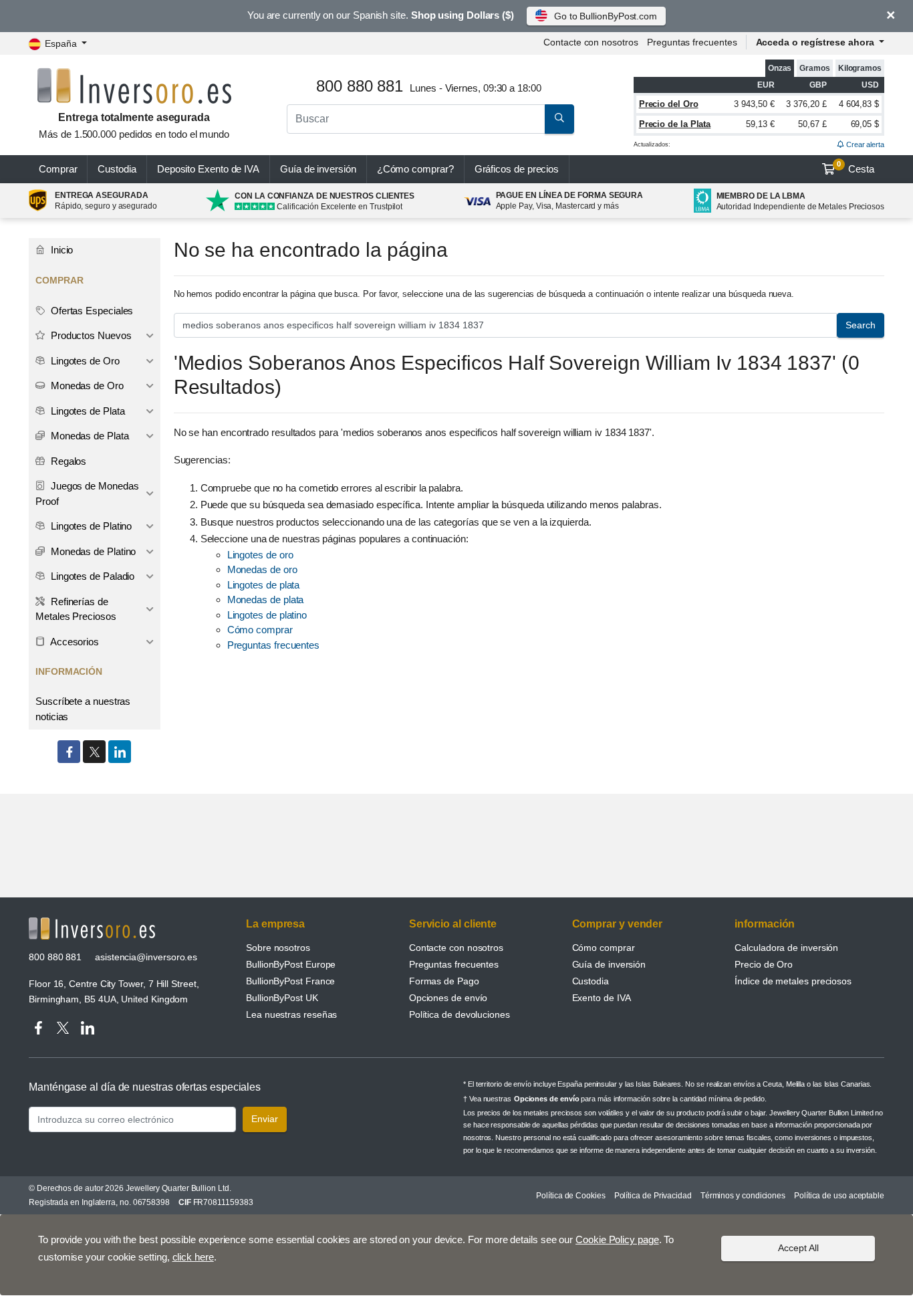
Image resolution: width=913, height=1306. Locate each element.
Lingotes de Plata (86, 411)
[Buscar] (559, 119)
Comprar (58, 169)
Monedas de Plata (88, 435)
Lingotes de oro (260, 554)
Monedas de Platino (92, 551)
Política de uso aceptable (839, 1195)
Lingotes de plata (263, 584)
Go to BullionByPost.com (605, 16)
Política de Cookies (570, 1195)
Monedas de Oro (86, 385)
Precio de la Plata (675, 124)
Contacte (590, 42)
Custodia (117, 169)
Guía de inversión (318, 169)
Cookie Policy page (617, 1239)
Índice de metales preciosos (793, 981)
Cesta (855, 167)
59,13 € (760, 124)
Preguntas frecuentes (692, 42)
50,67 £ (812, 124)
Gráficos (517, 169)
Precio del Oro (668, 104)
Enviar (264, 1118)
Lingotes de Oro (84, 360)
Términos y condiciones (742, 1195)
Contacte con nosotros (456, 947)
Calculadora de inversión (786, 947)
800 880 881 (55, 957)
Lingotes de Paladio (91, 576)
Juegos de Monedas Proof (86, 493)
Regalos (67, 461)
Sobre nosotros (278, 947)
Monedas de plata (265, 599)
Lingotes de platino (267, 615)
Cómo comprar (260, 629)
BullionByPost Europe (291, 964)
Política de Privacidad (653, 1195)
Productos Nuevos (90, 335)
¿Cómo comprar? (415, 169)
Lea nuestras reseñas (291, 1014)
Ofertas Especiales (90, 310)
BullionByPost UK (282, 997)
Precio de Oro (764, 964)
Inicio (60, 249)
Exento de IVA (208, 169)
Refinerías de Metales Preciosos (75, 609)
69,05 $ (865, 124)
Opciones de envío (448, 997)
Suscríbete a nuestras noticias (82, 708)
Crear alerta (864, 144)
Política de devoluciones (459, 1014)
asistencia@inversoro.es (146, 957)
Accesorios (73, 641)
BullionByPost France (290, 981)
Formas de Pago (444, 981)
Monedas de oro (262, 569)
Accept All (798, 1247)
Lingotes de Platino (90, 526)
